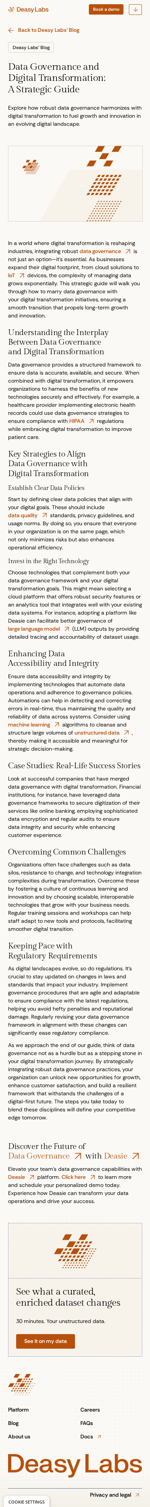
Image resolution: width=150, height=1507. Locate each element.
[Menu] (135, 9)
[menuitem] (106, 9)
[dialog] (26, 1501)
